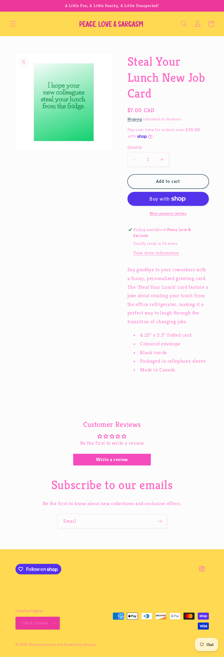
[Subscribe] (160, 521)
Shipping (134, 119)
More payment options (168, 213)
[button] (13, 24)
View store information (156, 252)
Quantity (134, 147)
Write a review (112, 459)
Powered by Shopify (79, 644)
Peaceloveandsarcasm (46, 644)
